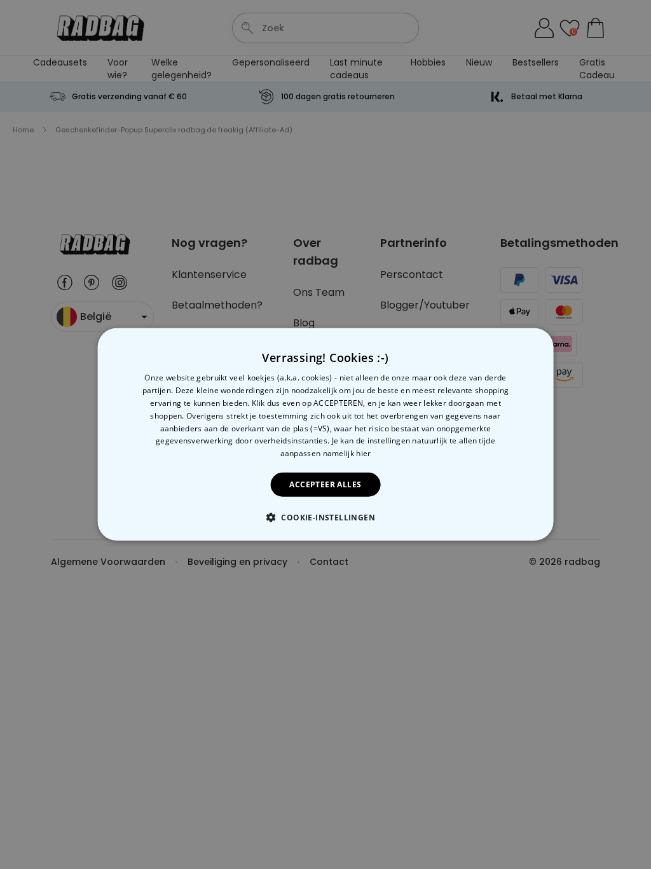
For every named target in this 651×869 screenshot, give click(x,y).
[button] (325, 517)
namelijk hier (347, 453)
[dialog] (326, 434)
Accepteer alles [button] (325, 484)
